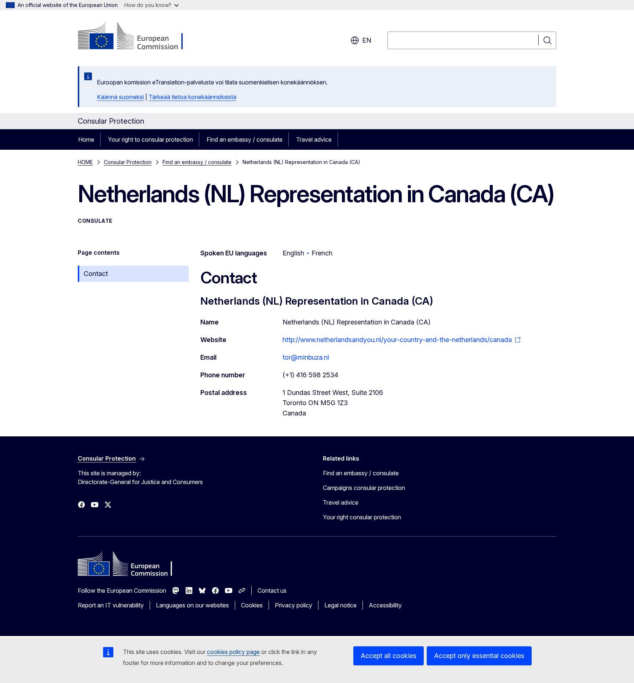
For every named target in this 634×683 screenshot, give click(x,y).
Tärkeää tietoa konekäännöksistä (192, 97)
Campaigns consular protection (364, 487)
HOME (85, 162)
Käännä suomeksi (120, 97)
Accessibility (385, 605)
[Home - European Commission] (137, 36)
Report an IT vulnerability (111, 605)
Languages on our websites (192, 605)
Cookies (252, 605)
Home (86, 139)
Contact (96, 273)
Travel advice (314, 139)
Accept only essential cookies (479, 656)
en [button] (366, 40)
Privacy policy (293, 605)
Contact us (272, 590)
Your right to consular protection (150, 139)
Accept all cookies (388, 656)
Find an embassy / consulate (245, 139)
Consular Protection (128, 162)
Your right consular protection (362, 517)
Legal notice (340, 605)
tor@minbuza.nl (306, 357)
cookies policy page (233, 651)
